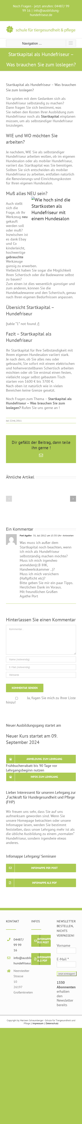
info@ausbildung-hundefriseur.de (45, 12)
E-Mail (63, 959)
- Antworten (67, 535)
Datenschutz (52, 1023)
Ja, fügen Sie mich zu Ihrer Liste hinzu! (41, 700)
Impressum (37, 1023)
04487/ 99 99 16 (19, 944)
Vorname (63, 945)
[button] (9, 499)
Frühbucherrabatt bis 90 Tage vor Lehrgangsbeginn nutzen (31, 767)
